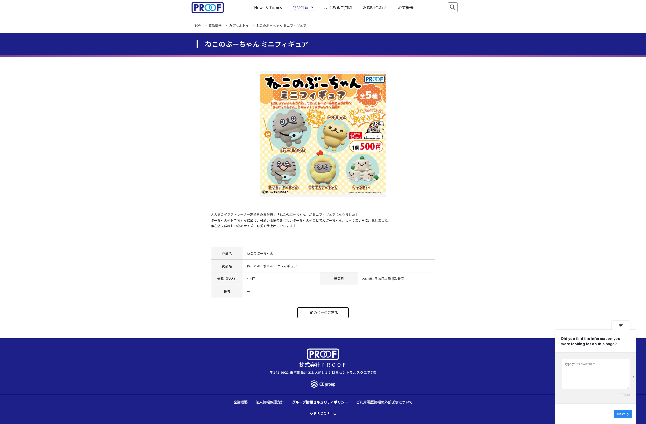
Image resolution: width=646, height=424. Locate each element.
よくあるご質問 (338, 7)
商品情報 (300, 7)
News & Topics (268, 7)
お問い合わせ (375, 7)
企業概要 (406, 7)
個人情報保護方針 (270, 402)
